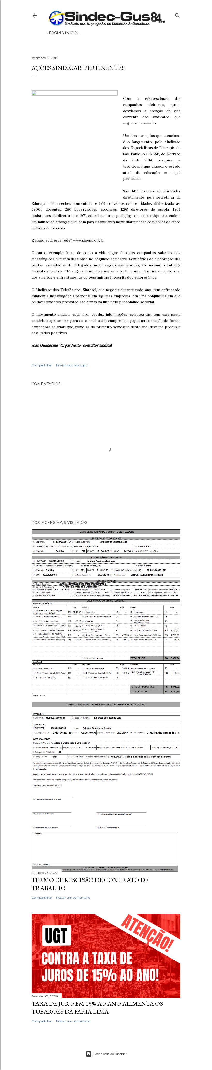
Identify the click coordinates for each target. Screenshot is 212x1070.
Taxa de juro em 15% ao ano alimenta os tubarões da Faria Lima (97, 1007)
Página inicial (64, 33)
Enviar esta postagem (72, 365)
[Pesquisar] (177, 14)
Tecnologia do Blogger (110, 1054)
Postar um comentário (73, 897)
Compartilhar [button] (42, 365)
